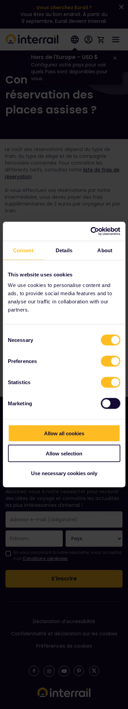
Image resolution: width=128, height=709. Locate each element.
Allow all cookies (64, 433)
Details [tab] (64, 250)
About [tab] (104, 250)
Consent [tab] (23, 250)
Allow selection (64, 453)
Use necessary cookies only (64, 473)
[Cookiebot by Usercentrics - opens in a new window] (91, 231)
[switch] (110, 361)
